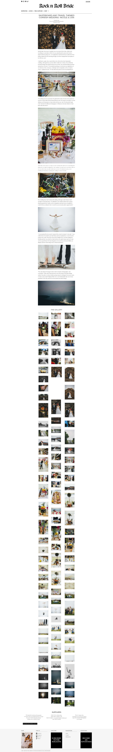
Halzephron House (37, 717)
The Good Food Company (81, 716)
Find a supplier (38, 11)
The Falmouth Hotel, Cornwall (37, 716)
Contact (67, 735)
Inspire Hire (81, 715)
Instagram (39, 735)
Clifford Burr (59, 715)
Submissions (68, 736)
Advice (31, 11)
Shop (45, 11)
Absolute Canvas (36, 719)
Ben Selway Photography (59, 21)
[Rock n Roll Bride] (56, 5)
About (67, 733)
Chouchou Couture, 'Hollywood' (60, 717)
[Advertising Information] (86, 740)
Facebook (39, 733)
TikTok (38, 738)
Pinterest (39, 736)
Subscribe (88, 1)
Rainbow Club (59, 716)
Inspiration (24, 11)
